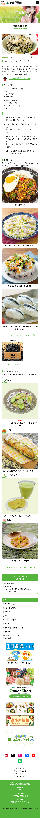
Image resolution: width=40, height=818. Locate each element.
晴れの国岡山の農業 (9, 604)
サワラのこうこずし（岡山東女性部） (20, 245)
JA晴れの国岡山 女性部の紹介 (13, 628)
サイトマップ (20, 774)
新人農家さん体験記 (9, 608)
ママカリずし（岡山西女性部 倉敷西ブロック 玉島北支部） (20, 327)
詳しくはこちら (13, 364)
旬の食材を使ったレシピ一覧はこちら (20, 567)
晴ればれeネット (11, 637)
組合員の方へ (7, 632)
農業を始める (7, 612)
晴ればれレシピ (8, 624)
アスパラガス (13, 474)
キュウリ (11, 380)
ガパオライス (20, 205)
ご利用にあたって (20, 768)
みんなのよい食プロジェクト (18, 78)
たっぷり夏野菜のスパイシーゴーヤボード (20, 470)
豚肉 (9, 519)
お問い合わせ (20, 776)
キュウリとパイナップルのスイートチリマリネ (20, 424)
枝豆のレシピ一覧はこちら (20, 335)
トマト (10, 429)
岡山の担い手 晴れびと (10, 620)
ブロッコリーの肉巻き (20, 560)
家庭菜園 (6, 616)
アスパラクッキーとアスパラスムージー (20, 515)
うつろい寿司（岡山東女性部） (20, 286)
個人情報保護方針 (20, 771)
